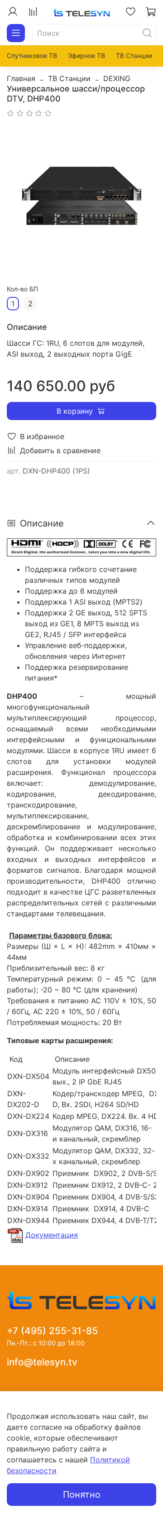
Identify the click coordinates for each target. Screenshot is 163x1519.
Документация (51, 1234)
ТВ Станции (134, 55)
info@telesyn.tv (42, 1362)
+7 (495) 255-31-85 (52, 1330)
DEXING (116, 78)
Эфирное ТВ (86, 55)
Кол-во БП (22, 289)
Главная (21, 78)
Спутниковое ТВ (32, 55)
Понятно (82, 1494)
